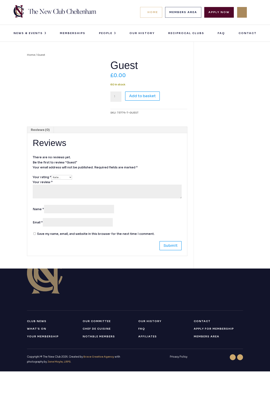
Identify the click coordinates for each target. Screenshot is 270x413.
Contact (248, 33)
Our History (142, 33)
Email (38, 222)
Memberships (72, 33)
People (105, 33)
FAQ (221, 33)
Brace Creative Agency (98, 356)
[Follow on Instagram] (240, 357)
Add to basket (142, 96)
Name (38, 209)
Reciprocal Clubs (186, 33)
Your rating (42, 177)
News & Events (28, 33)
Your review (43, 182)
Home (152, 12)
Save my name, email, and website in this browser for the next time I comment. (95, 234)
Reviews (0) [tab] (40, 130)
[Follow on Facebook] (233, 357)
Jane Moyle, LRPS (59, 361)
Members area (183, 12)
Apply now (219, 12)
